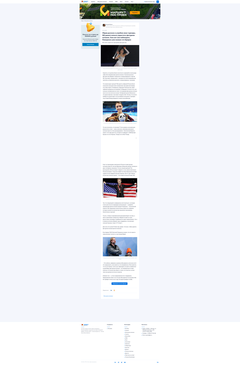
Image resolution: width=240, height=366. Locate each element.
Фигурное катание (102, 1)
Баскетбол (127, 336)
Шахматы (127, 343)
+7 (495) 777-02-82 (151, 333)
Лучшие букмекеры (130, 357)
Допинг (127, 349)
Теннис (126, 1)
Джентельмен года (150, 1)
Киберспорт (128, 345)
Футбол (93, 1)
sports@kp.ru (149, 335)
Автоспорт (127, 341)
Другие (127, 353)
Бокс (121, 1)
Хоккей (111, 1)
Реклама (110, 328)
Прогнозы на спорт (129, 355)
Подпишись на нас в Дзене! (119, 283)
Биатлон (127, 347)
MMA (116, 1)
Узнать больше (90, 44)
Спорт (82, 20)
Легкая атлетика (129, 351)
